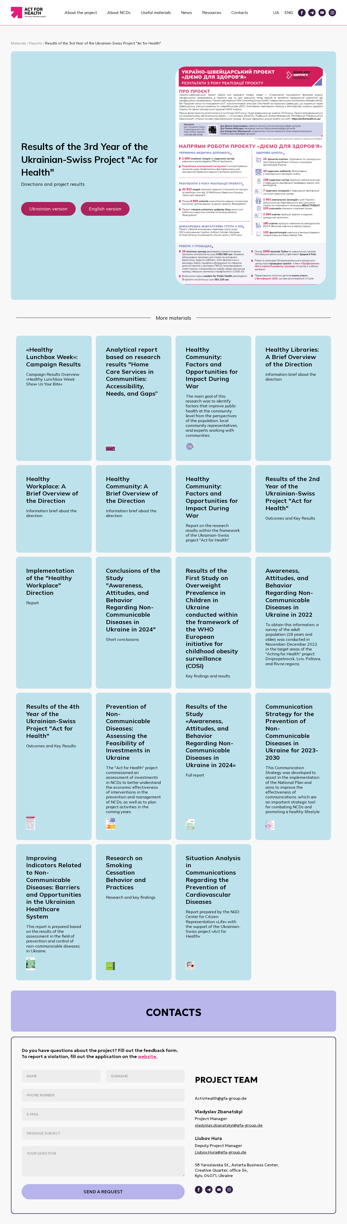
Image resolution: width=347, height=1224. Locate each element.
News (186, 12)
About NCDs (119, 12)
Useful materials (156, 12)
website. (147, 1056)
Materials (19, 43)
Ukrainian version (48, 209)
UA (276, 12)
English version (105, 209)
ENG (289, 12)
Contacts (239, 12)
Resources (211, 12)
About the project (81, 12)
